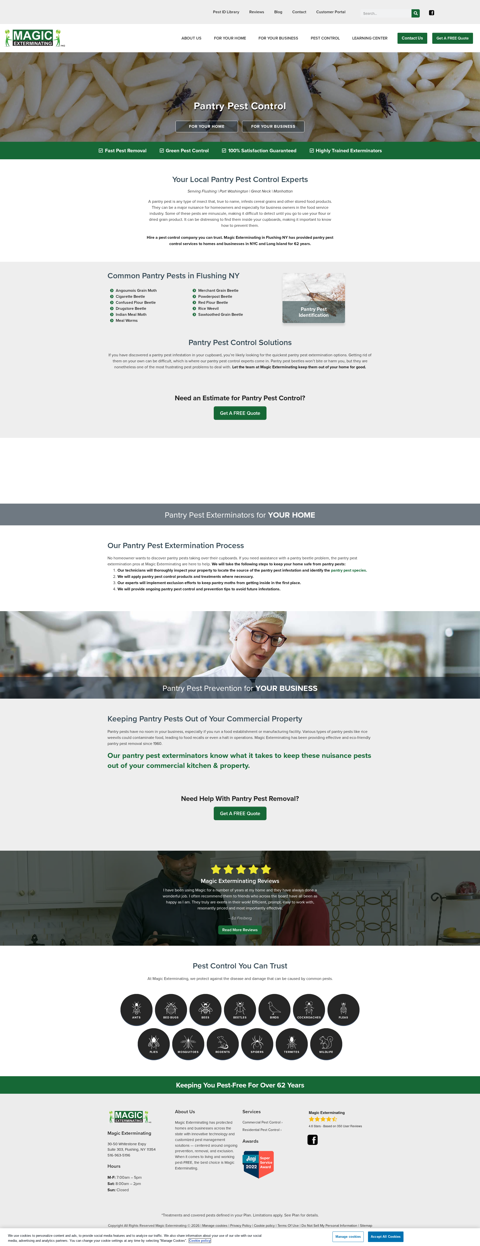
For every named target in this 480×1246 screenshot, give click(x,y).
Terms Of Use (288, 1225)
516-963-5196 (119, 1155)
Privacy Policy (240, 1225)
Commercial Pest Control (261, 1122)
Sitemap (366, 1225)
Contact (299, 12)
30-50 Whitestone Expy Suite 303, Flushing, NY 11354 (132, 1146)
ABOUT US (192, 38)
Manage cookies (215, 1225)
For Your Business (273, 126)
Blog (278, 12)
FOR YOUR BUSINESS (278, 38)
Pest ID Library (226, 12)
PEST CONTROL (325, 38)
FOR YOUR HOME (230, 38)
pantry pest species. (349, 570)
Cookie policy (264, 1225)
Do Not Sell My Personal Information (329, 1225)
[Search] (416, 13)
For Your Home (206, 126)
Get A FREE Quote (452, 38)
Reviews (256, 12)
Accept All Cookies (385, 1236)
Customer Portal (331, 12)
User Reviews (349, 1126)
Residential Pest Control (261, 1129)
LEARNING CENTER (370, 38)
